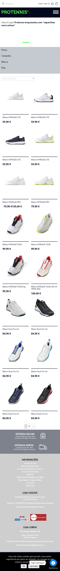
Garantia (30, 474)
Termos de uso (30, 463)
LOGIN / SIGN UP (44, 3)
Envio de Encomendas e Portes (30, 469)
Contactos (30, 483)
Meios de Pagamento (30, 466)
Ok (24, 566)
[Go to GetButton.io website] (53, 568)
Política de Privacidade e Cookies (30, 477)
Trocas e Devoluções (30, 472)
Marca (4, 62)
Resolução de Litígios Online (30, 480)
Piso (3, 67)
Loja (11, 22)
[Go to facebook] (53, 562)
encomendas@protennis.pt (32, 507)
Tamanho (6, 56)
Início (4, 22)
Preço (4, 50)
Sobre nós (30, 485)
